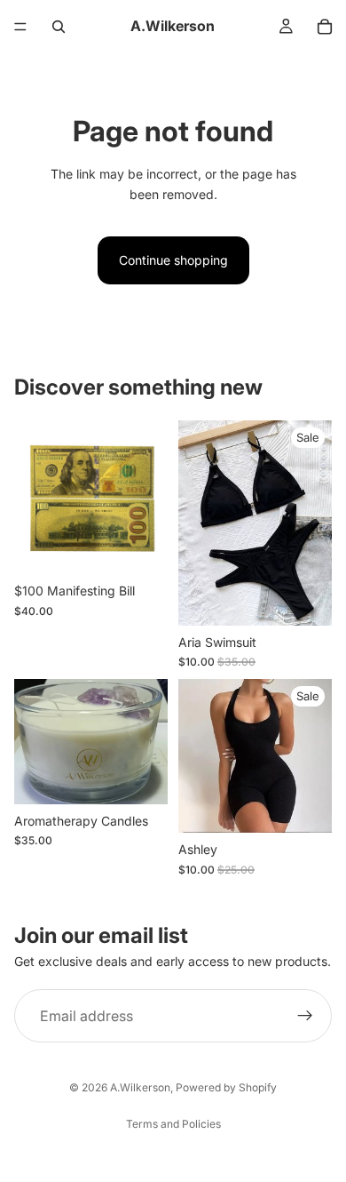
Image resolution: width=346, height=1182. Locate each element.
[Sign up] (305, 1015)
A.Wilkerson (140, 1087)
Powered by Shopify (226, 1087)
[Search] (58, 26)
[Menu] (20, 26)
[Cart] (324, 26)
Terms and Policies (173, 1123)
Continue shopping (173, 260)
